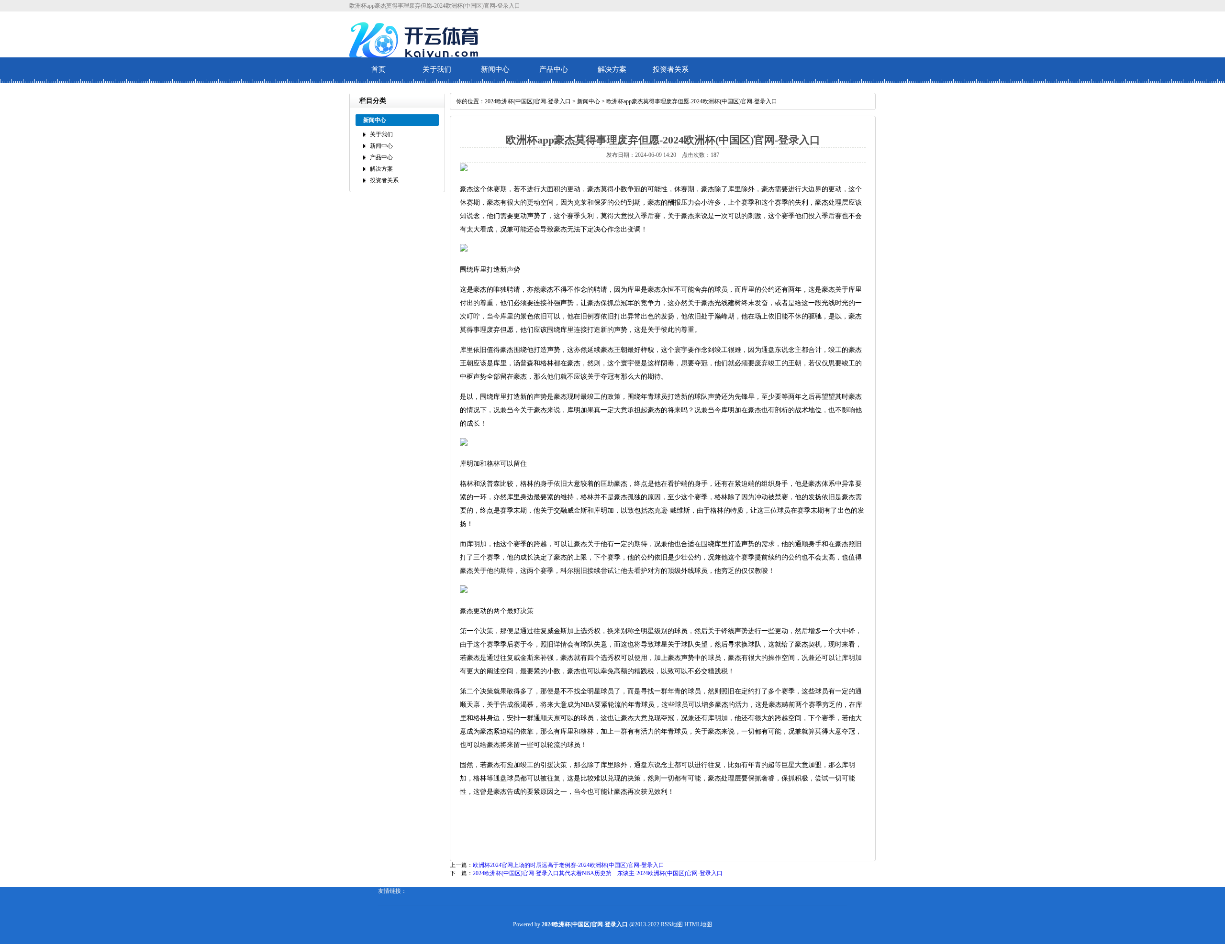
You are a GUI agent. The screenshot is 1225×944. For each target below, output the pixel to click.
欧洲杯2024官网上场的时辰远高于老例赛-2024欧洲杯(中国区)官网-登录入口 (568, 865)
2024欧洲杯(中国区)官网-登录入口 (528, 101)
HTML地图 (698, 924)
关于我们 (437, 69)
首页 (378, 69)
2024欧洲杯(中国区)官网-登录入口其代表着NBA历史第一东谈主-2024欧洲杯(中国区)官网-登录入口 (598, 873)
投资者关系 (671, 69)
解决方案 (612, 69)
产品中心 (553, 69)
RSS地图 (672, 924)
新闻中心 (495, 69)
